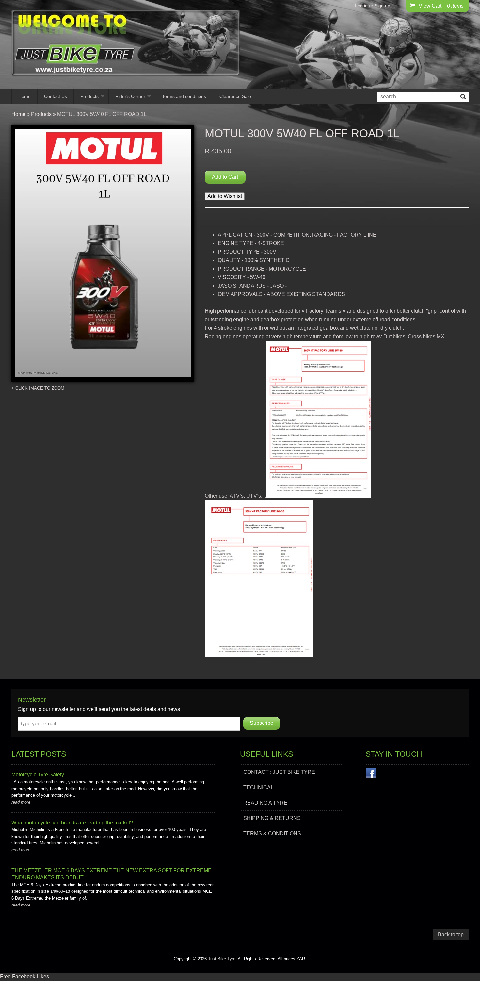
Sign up (382, 5)
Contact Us (55, 96)
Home (24, 96)
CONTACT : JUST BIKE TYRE (279, 772)
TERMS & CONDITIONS (272, 833)
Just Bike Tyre (221, 958)
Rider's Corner (130, 96)
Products (89, 96)
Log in (361, 5)
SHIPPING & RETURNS (272, 818)
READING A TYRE (265, 803)
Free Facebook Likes (24, 976)
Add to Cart (225, 177)
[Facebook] (371, 774)
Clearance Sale (235, 96)
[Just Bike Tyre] (125, 44)
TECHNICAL (258, 787)
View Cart (441, 5)
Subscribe (261, 723)
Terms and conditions (184, 96)
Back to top (451, 934)
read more (20, 802)
